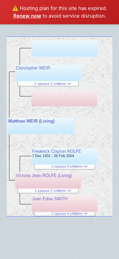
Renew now (27, 16)
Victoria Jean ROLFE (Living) (44, 175)
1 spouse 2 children (51, 84)
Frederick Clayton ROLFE (56, 151)
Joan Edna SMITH (49, 198)
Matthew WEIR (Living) (31, 121)
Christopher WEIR (33, 67)
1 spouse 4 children (67, 166)
